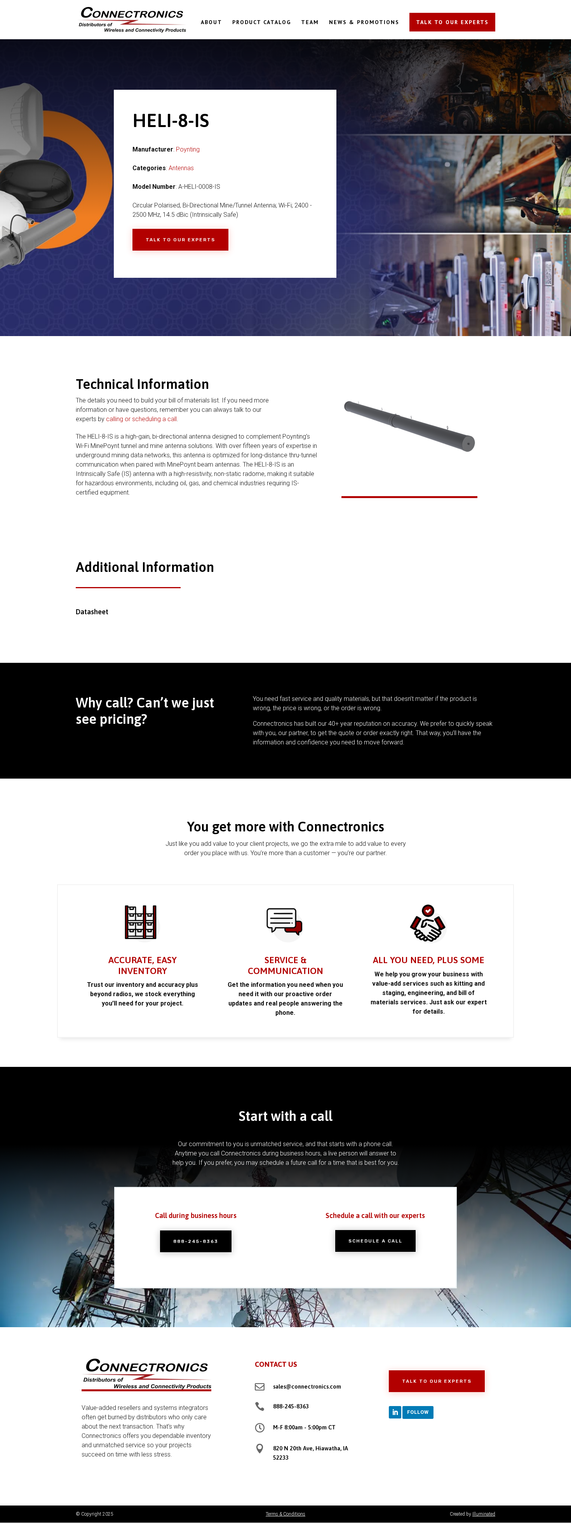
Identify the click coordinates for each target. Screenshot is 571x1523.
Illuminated (483, 1514)
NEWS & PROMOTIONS (364, 22)
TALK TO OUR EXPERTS (452, 22)
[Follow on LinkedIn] (395, 1412)
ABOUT (211, 22)
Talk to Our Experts (180, 239)
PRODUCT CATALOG (261, 22)
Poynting (188, 149)
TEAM (310, 22)
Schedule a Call (375, 1241)
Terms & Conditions (285, 1514)
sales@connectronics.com (307, 1386)
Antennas (181, 168)
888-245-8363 (195, 1241)
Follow (418, 1412)
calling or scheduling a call (141, 419)
